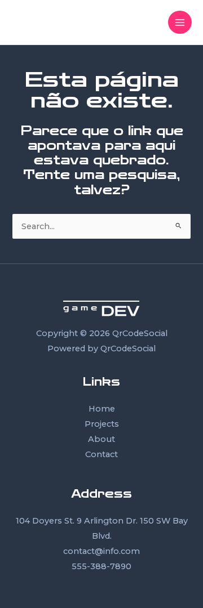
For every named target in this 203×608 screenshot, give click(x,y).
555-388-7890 (101, 566)
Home (102, 409)
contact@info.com (101, 551)
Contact (101, 454)
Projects (102, 424)
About (101, 439)
